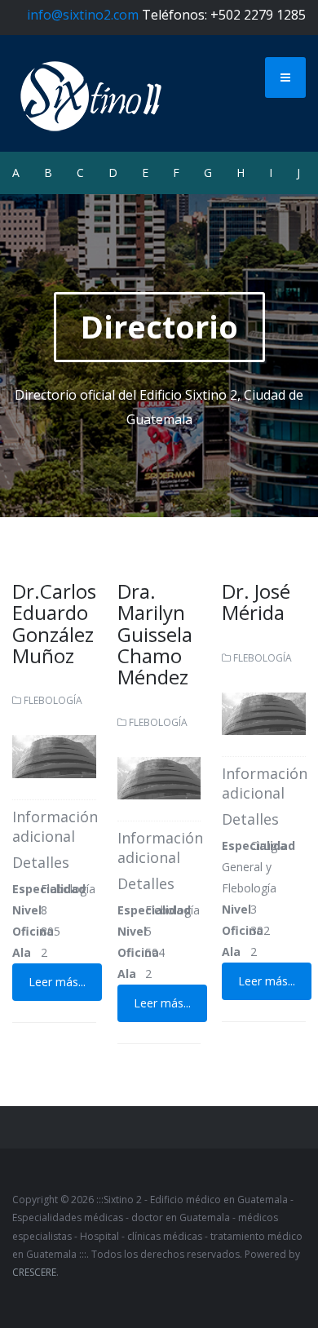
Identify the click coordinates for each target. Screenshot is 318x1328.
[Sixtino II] (91, 93)
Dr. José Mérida (256, 602)
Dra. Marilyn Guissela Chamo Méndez (154, 634)
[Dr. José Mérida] (264, 712)
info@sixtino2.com (83, 15)
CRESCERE (34, 1272)
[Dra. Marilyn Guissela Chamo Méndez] (159, 777)
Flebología (53, 700)
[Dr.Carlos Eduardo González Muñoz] (54, 755)
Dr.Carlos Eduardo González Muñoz (54, 623)
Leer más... (57, 981)
